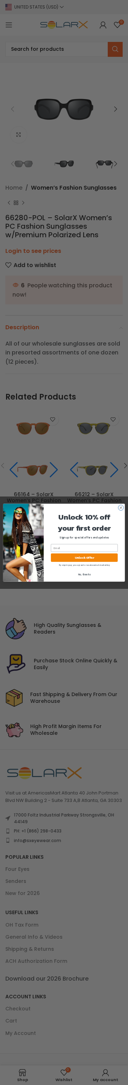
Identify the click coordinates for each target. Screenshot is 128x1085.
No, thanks (84, 574)
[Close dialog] (120, 507)
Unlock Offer (84, 557)
